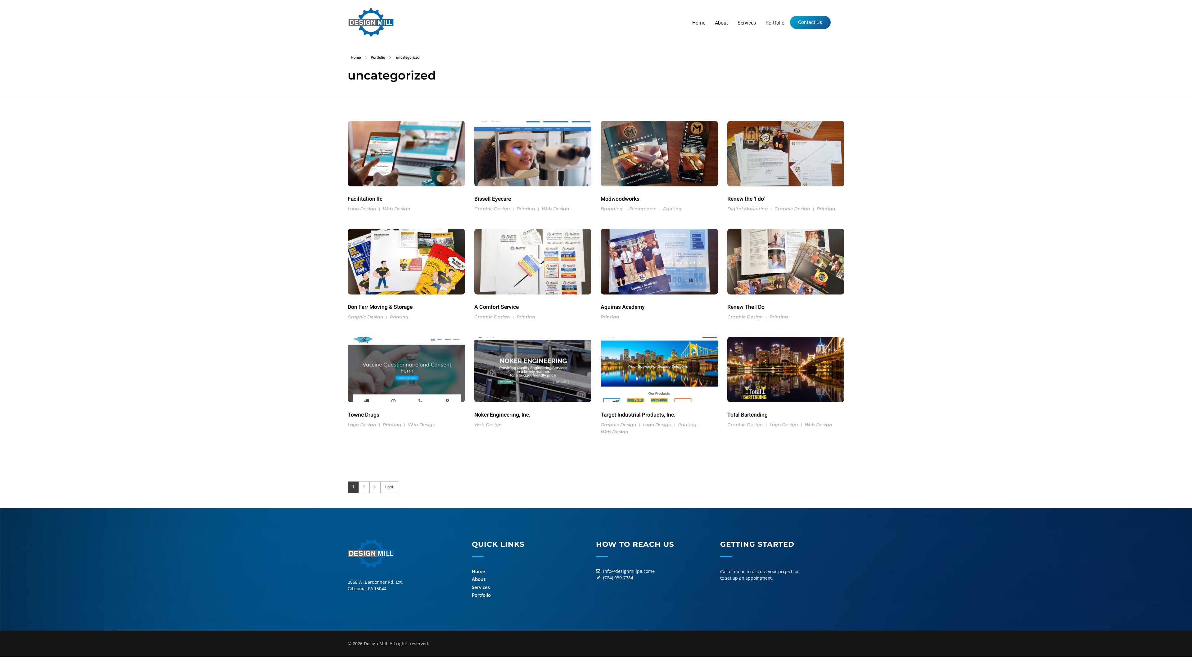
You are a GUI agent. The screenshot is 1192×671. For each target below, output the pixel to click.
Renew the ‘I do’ (746, 199)
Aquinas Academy (623, 307)
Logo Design (362, 209)
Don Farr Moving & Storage (380, 307)
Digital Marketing (747, 209)
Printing (526, 209)
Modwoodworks (620, 199)
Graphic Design (492, 209)
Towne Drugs (363, 415)
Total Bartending (747, 415)
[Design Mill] (371, 22)
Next (374, 487)
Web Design (396, 209)
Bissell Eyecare (492, 199)
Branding (612, 209)
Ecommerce (643, 209)
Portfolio (378, 57)
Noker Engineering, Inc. (502, 415)
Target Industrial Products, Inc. (638, 415)
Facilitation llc (365, 199)
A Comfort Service (496, 307)
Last (389, 487)
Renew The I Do (746, 307)
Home (356, 57)
